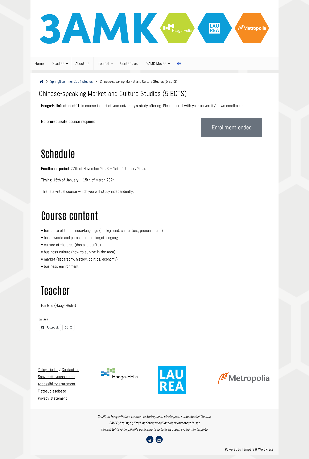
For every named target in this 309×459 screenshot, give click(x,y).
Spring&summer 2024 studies (71, 81)
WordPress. (266, 449)
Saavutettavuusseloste (56, 376)
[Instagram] (159, 439)
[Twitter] (149, 439)
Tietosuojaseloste (52, 391)
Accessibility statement (56, 384)
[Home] (41, 81)
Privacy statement (52, 398)
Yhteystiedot (48, 369)
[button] (231, 127)
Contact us (70, 369)
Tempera (248, 449)
